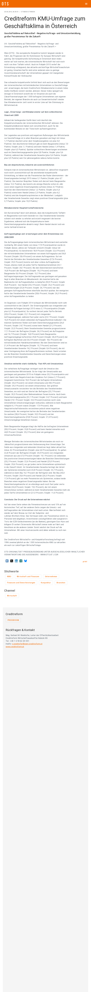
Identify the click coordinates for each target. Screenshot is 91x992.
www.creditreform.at (15, 647)
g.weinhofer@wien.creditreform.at (27, 644)
